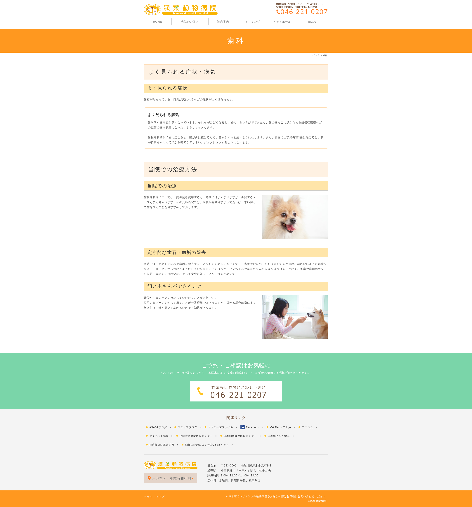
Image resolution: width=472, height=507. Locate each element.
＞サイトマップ (154, 496)
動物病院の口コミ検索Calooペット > (209, 444)
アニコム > (309, 427)
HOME (157, 21)
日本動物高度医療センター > (242, 435)
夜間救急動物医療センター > (198, 435)
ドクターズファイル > (222, 427)
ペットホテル (282, 21)
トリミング (252, 21)
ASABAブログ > (160, 427)
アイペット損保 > (161, 435)
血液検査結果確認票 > (164, 444)
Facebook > (254, 427)
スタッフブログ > (190, 427)
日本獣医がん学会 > (281, 435)
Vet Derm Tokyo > (282, 427)
